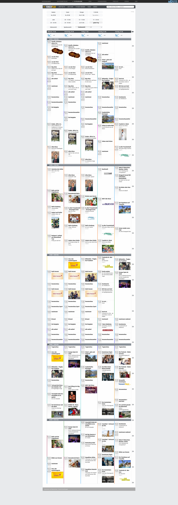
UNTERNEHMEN (46, 1)
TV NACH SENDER (80, 7)
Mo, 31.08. (81, 15)
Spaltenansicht (67, 27)
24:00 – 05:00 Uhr (54, 420)
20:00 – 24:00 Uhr (54, 344)
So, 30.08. (67, 15)
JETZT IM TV (61, 7)
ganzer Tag (96, 22)
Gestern (53, 12)
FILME (89, 7)
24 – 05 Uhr (68, 22)
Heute (67, 12)
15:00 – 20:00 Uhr (54, 255)
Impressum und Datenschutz (50, 489)
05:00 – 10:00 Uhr (54, 39)
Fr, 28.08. (96, 12)
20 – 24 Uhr (53, 22)
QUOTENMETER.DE (61, 1)
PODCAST (115, 1)
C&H (135, 1)
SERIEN (95, 7)
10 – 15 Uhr (82, 19)
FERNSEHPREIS (102, 1)
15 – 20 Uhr (96, 19)
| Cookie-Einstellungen (63, 489)
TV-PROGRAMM (77, 1)
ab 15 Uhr (81, 22)
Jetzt (53, 19)
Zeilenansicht (53, 27)
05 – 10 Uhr (68, 19)
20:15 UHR (70, 7)
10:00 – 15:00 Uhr (54, 165)
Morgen (82, 12)
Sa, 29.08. (53, 15)
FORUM (126, 1)
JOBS (89, 1)
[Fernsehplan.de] (50, 6)
